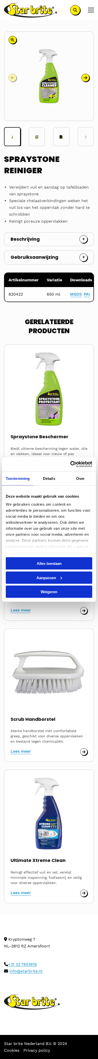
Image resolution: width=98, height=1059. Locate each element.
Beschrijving (25, 239)
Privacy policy (36, 1050)
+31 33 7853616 (22, 964)
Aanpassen (46, 577)
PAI (87, 294)
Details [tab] (49, 478)
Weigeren (49, 592)
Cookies (11, 1050)
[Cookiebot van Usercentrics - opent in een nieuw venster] (70, 464)
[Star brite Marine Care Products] (31, 10)
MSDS (76, 294)
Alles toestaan (49, 563)
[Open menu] (89, 10)
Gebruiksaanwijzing (34, 257)
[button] (85, 78)
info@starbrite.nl (25, 971)
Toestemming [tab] (18, 478)
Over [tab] (80, 478)
